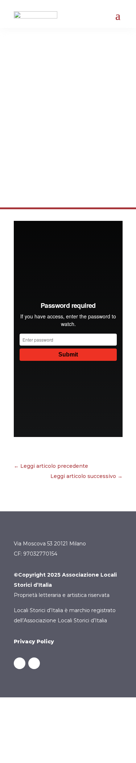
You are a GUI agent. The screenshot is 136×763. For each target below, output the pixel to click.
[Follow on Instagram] (34, 663)
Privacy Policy (34, 641)
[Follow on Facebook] (19, 663)
